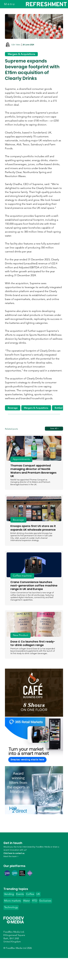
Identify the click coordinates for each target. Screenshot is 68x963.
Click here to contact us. (14, 853)
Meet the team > (10, 856)
